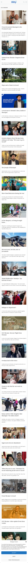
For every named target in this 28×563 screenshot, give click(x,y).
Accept (14, 552)
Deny (14, 556)
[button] (26, 541)
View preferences (14, 560)
